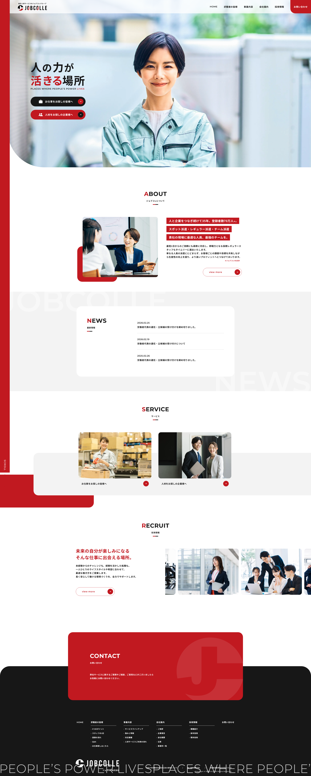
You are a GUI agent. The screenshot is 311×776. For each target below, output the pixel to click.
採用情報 (279, 6)
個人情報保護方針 (193, 767)
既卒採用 (194, 737)
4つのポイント (98, 729)
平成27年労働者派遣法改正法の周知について (161, 767)
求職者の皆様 (231, 6)
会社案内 (264, 6)
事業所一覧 (162, 746)
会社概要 (161, 737)
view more (215, 272)
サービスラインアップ (134, 729)
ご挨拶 (160, 729)
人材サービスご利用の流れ (136, 741)
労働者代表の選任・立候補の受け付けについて (161, 343)
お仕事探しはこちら (100, 746)
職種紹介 (194, 729)
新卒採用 (194, 733)
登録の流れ (96, 737)
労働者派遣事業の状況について (221, 767)
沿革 (159, 741)
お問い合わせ (300, 6)
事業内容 (248, 6)
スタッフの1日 (98, 733)
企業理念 (161, 733)
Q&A (94, 741)
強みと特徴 (129, 733)
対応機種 (128, 737)
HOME (213, 6)
